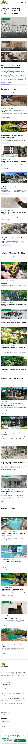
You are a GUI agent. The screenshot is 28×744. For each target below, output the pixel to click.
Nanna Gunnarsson (5, 235)
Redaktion (4, 707)
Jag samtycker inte (8, 740)
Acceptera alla (20, 740)
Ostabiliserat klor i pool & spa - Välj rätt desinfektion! (13, 700)
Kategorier (4, 718)
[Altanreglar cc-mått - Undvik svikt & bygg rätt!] (14, 27)
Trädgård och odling (6, 142)
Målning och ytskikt (6, 42)
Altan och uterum (6, 18)
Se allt (14, 92)
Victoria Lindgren (4, 184)
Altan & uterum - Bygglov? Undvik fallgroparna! (11, 703)
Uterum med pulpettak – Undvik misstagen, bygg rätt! (13, 698)
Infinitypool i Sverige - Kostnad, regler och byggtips (12, 693)
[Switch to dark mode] (22, 2)
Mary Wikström (4, 108)
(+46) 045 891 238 (7, 682)
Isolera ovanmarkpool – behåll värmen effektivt (11, 691)
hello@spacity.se (6, 684)
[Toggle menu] (25, 2)
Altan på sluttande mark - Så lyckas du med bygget (12, 695)
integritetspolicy (5, 738)
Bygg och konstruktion (6, 53)
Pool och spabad (5, 168)
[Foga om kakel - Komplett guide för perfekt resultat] (14, 46)
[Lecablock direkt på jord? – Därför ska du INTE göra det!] (14, 57)
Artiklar (3, 688)
